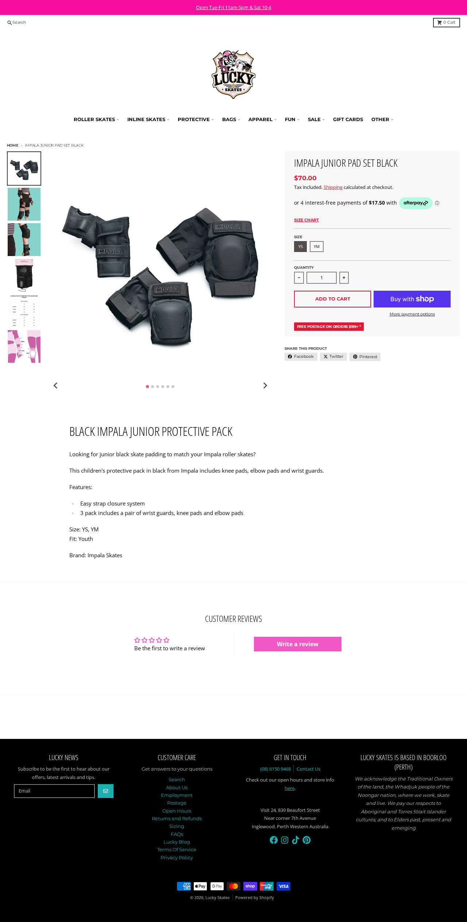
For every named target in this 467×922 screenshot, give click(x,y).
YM (317, 246)
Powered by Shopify (254, 897)
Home (13, 145)
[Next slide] (265, 385)
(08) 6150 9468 (275, 769)
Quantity (304, 267)
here (289, 788)
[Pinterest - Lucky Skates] (306, 840)
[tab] (147, 386)
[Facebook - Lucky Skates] (274, 840)
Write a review (298, 644)
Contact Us (308, 769)
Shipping (333, 187)
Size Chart (306, 219)
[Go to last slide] (56, 385)
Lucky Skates (217, 897)
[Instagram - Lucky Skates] (285, 840)
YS (300, 246)
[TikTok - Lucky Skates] (296, 840)
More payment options (412, 314)
